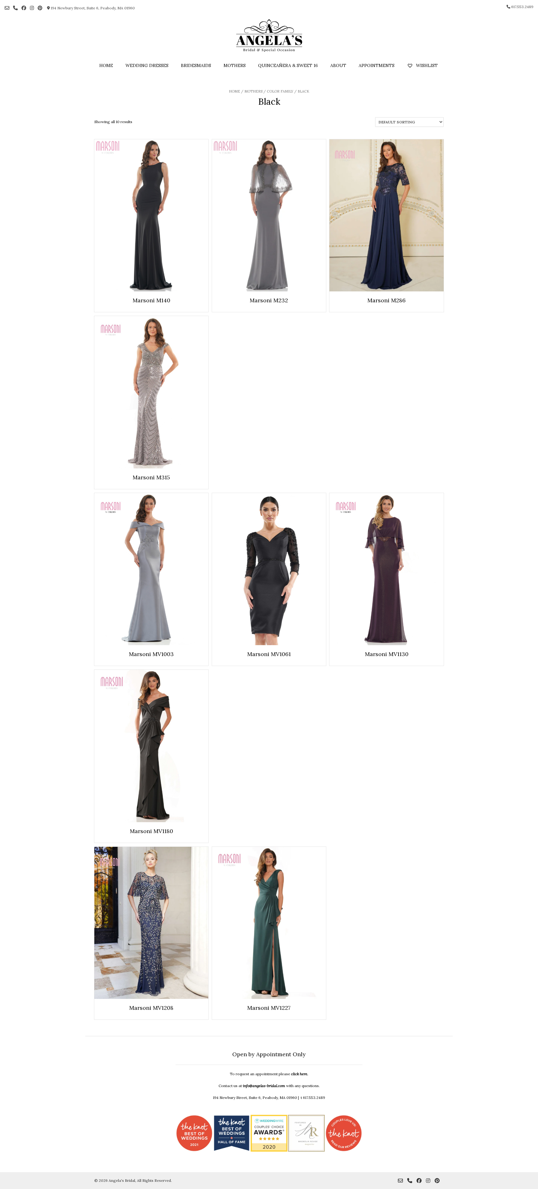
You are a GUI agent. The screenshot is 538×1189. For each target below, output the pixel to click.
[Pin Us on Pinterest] (40, 8)
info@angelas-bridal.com (264, 1085)
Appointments (376, 65)
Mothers (235, 65)
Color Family (280, 91)
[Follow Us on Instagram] (32, 8)
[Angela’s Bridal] (269, 35)
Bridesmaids (196, 65)
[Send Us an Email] (7, 8)
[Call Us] (15, 8)
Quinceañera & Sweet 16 (288, 65)
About (338, 65)
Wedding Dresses (146, 65)
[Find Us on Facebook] (23, 8)
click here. (299, 1074)
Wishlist (426, 65)
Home (106, 65)
